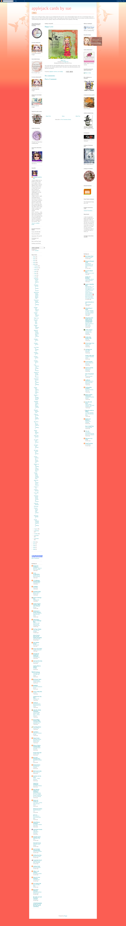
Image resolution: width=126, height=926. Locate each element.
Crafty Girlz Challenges (35, 784)
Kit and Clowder (89, 361)
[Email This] (66, 71)
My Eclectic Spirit (37, 679)
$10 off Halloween (35, 558)
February (36, 267)
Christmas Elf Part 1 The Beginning (36, 281)
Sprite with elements (36, 436)
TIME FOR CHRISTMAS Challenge (35, 832)
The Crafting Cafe (37, 883)
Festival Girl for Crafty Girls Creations (36, 511)
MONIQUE (35, 685)
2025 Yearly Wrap (36, 638)
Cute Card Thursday (37, 661)
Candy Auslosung (88, 376)
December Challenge (37, 785)
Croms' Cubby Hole (37, 691)
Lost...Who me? (36, 493)
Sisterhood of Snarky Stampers (37, 612)
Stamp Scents (36, 738)
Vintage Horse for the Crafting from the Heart (36, 475)
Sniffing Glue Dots (37, 855)
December (36, 538)
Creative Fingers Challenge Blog (37, 604)
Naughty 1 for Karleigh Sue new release (36, 397)
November (36, 535)
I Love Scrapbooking (36, 574)
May (35, 273)
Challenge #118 (36, 879)
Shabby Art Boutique (87, 277)
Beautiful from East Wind (36, 321)
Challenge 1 (35, 899)
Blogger (65, 915)
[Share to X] (69, 71)
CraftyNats (35, 586)
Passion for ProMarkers (35, 566)
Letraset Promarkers (88, 210)
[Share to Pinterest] (72, 71)
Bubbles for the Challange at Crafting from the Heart (36, 468)
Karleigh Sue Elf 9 (36, 357)
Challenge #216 (36, 657)
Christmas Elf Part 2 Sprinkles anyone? (36, 287)
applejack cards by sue (51, 8)
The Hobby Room (37, 727)
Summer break (36, 753)
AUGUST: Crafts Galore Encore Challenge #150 (36, 624)
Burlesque (36, 506)
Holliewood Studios (37, 808)
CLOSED (35, 668)
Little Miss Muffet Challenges (37, 711)
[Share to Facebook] (71, 71)
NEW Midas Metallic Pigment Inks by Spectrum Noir (37, 740)
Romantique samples (37, 873)
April (35, 271)
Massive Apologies (37, 867)
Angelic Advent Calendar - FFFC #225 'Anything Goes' (89, 405)
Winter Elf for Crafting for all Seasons (36, 482)
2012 (34, 258)
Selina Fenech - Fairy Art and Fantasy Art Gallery (37, 636)
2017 (34, 543)
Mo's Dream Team (89, 256)
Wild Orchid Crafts (37, 771)
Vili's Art (87, 431)
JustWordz (87, 380)
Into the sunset (36, 644)
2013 (34, 260)
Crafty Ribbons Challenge (36, 823)
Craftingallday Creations (88, 388)
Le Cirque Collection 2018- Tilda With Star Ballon (89, 414)
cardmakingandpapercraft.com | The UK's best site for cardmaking (37, 905)
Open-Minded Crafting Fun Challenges (36, 790)
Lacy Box (35, 692)
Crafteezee (35, 702)
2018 (34, 545)
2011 (34, 256)
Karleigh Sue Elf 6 (36, 340)
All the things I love (89, 343)
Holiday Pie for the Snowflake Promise (36, 375)
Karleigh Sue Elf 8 (36, 353)
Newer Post (48, 116)
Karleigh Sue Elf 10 (36, 362)
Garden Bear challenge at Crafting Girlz (36, 390)
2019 (34, 547)
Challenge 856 (36, 600)
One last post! (36, 662)
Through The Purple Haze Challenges (36, 655)
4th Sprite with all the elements (36, 452)
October (36, 533)
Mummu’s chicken (88, 257)
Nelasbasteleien (36, 764)
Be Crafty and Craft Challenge (37, 897)
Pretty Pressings (89, 443)
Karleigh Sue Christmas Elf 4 (36, 314)
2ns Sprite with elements (36, 441)
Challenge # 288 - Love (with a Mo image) (36, 674)
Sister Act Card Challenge (36, 878)
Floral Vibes (35, 587)
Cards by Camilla (89, 367)
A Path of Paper (88, 329)
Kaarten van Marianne (88, 419)
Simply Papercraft (37, 752)
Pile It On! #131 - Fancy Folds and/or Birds (37, 817)
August (36, 528)
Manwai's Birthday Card (36, 411)
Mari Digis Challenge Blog (36, 758)
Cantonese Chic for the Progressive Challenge (36, 382)
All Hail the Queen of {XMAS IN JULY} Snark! (37, 614)
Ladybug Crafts (36, 866)
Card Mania (35, 731)
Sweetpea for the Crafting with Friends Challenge (36, 405)
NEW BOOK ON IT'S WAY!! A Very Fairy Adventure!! (89, 382)
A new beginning (88, 427)
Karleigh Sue (65, 61)
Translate (36, 250)
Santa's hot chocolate (37, 851)
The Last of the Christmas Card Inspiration (88, 332)
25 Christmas (88, 444)
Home (34, 12)
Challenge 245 (36, 698)
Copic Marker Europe (36, 643)
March (35, 269)
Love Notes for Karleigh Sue (36, 349)
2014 (34, 262)
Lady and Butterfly (36, 504)
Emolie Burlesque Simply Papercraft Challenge (36, 523)
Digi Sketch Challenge (35, 890)
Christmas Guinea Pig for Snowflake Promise (36, 498)
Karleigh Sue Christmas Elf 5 (36, 327)
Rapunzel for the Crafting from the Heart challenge (36, 334)
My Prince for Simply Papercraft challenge (36, 425)
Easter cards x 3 (36, 772)
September (36, 530)
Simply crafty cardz (89, 355)
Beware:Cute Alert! (37, 856)
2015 (34, 264)
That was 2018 (36, 728)
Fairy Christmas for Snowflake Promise (36, 367)
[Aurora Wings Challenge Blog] (93, 45)
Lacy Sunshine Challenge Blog (36, 850)
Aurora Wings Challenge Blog (36, 720)
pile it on (35, 814)
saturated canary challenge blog (37, 837)
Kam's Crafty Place (89, 426)
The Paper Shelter (37, 629)
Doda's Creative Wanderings (88, 395)
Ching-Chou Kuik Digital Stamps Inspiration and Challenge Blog (89, 319)
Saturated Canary (37, 843)
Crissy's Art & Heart (37, 648)
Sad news (87, 339)
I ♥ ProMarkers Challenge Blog (36, 581)
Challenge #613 (36, 582)
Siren (34, 839)
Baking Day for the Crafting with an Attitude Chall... (36, 295)
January (36, 265)
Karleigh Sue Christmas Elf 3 (36, 309)
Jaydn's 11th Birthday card (36, 432)
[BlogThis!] (68, 71)
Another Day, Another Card (88, 338)
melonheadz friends (37, 829)
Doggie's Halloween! (37, 649)
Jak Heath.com (88, 349)
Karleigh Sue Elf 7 (36, 344)
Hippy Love (63, 60)
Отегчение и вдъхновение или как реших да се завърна (89, 433)
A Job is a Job (36, 487)
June (35, 275)
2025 (34, 549)
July (35, 277)
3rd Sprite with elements (36, 447)
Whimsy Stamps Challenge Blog (37, 746)
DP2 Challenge (36, 672)
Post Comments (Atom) (66, 119)
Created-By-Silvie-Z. (37, 860)
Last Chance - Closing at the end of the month (37, 803)
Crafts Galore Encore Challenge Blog (37, 620)
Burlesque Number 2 (36, 516)
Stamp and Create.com (35, 801)
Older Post (78, 116)
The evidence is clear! (89, 273)
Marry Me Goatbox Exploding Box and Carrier (37, 705)
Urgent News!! (88, 304)
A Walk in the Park (36, 490)
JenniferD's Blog (37, 591)
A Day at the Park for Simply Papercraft (36, 417)
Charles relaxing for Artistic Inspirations (36, 459)
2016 (34, 542)
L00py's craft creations (36, 872)
